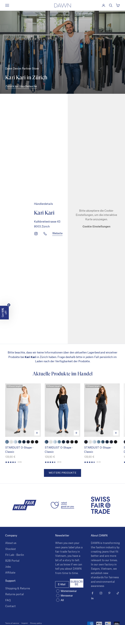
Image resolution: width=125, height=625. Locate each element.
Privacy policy (36, 623)
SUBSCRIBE (76, 583)
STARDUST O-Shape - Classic (19, 449)
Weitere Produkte (62, 473)
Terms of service (12, 623)
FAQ (8, 600)
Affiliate (10, 572)
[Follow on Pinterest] (109, 593)
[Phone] (45, 234)
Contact (10, 606)
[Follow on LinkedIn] (92, 598)
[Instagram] (36, 234)
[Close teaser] (8, 305)
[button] (4, 312)
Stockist (10, 549)
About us (10, 543)
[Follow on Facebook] (92, 593)
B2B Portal (12, 561)
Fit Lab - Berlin (14, 555)
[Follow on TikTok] (117, 593)
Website (57, 233)
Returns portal (14, 594)
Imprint (24, 623)
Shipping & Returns (17, 588)
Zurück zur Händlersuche (21, 86)
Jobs (8, 567)
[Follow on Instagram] (101, 593)
